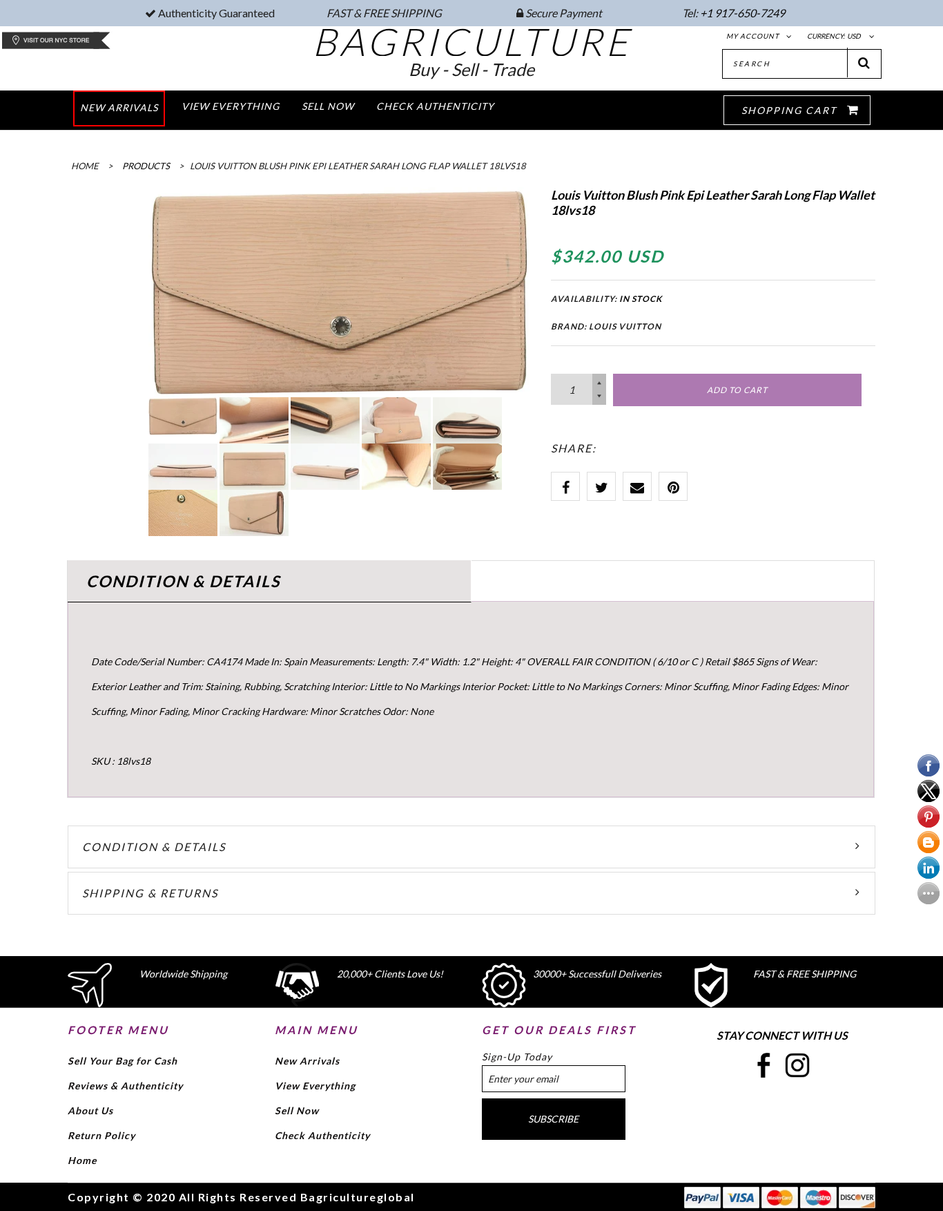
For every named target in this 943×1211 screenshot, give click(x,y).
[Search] (864, 62)
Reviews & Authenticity (125, 1085)
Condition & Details (154, 846)
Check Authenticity (322, 1135)
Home (82, 1160)
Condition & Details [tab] (183, 581)
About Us (90, 1110)
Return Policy (101, 1135)
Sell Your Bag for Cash (122, 1061)
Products (146, 165)
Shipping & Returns (150, 892)
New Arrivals (307, 1061)
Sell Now (297, 1110)
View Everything (315, 1085)
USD (854, 36)
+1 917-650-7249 (742, 12)
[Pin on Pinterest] (673, 486)
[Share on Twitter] (601, 486)
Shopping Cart (790, 110)
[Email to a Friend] (637, 486)
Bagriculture (472, 41)
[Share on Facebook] (565, 486)
